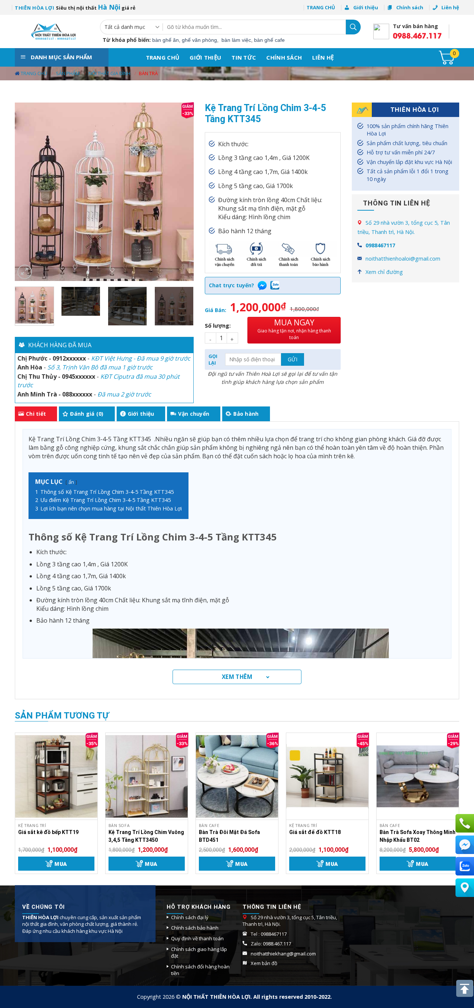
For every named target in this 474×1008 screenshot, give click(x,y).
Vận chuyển (193, 413)
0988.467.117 (417, 35)
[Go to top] (464, 988)
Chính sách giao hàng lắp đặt (199, 953)
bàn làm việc (236, 40)
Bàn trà (148, 73)
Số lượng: (218, 325)
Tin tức (243, 57)
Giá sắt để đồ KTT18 (315, 832)
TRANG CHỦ (321, 7)
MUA (60, 863)
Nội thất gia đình (109, 73)
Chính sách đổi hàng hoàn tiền (200, 970)
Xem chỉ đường (384, 271)
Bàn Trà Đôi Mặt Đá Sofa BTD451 (229, 836)
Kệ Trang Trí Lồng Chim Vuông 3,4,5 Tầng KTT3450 (146, 836)
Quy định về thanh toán (197, 938)
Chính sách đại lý (189, 917)
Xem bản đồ (264, 963)
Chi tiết (36, 413)
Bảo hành (245, 413)
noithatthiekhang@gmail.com (283, 953)
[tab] (36, 413)
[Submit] (353, 27)
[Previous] (27, 192)
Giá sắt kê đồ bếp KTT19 (48, 832)
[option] (104, 358)
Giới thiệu (205, 57)
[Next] (180, 192)
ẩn (71, 482)
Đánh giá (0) (86, 413)
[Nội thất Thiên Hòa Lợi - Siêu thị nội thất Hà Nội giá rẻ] (52, 31)
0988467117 (380, 245)
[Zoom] (24, 272)
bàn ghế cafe (269, 40)
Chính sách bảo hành (194, 927)
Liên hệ (323, 57)
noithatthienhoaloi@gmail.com (402, 258)
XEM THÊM (237, 677)
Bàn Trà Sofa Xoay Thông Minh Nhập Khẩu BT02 (417, 836)
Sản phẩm (68, 73)
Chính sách (284, 57)
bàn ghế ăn (165, 40)
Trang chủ (163, 57)
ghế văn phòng (199, 40)
